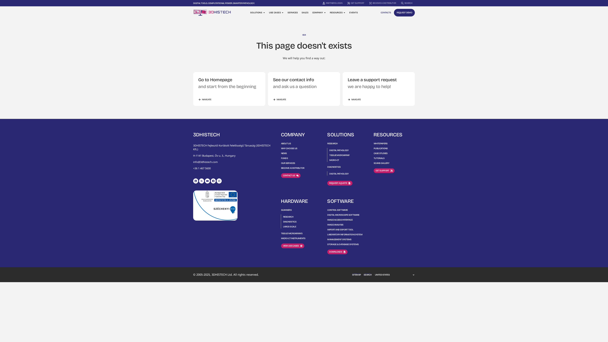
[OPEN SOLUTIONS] (264, 13)
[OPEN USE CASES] (283, 13)
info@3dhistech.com (205, 162)
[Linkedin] (195, 181)
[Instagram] (219, 181)
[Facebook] (213, 181)
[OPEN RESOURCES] (344, 13)
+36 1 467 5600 (202, 168)
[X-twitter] (201, 181)
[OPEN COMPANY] (325, 13)
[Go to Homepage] (212, 13)
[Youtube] (207, 181)
